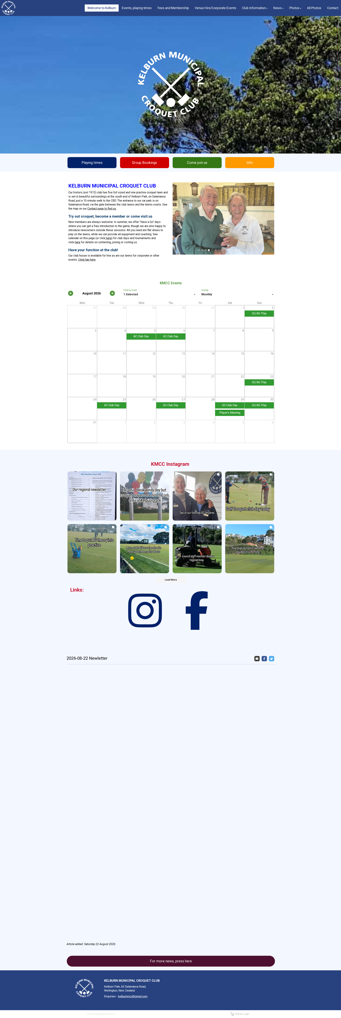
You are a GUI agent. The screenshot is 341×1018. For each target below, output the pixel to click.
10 (229, 250)
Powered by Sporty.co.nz (101, 1013)
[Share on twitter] (272, 658)
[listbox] (159, 294)
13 (239, 250)
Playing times (92, 162)
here (108, 238)
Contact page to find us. (102, 208)
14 (243, 250)
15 (246, 250)
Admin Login (241, 1013)
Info (250, 162)
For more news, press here (171, 961)
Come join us (197, 162)
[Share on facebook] (265, 658)
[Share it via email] (257, 658)
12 (236, 250)
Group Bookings (144, 162)
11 (233, 250)
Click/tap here (87, 259)
